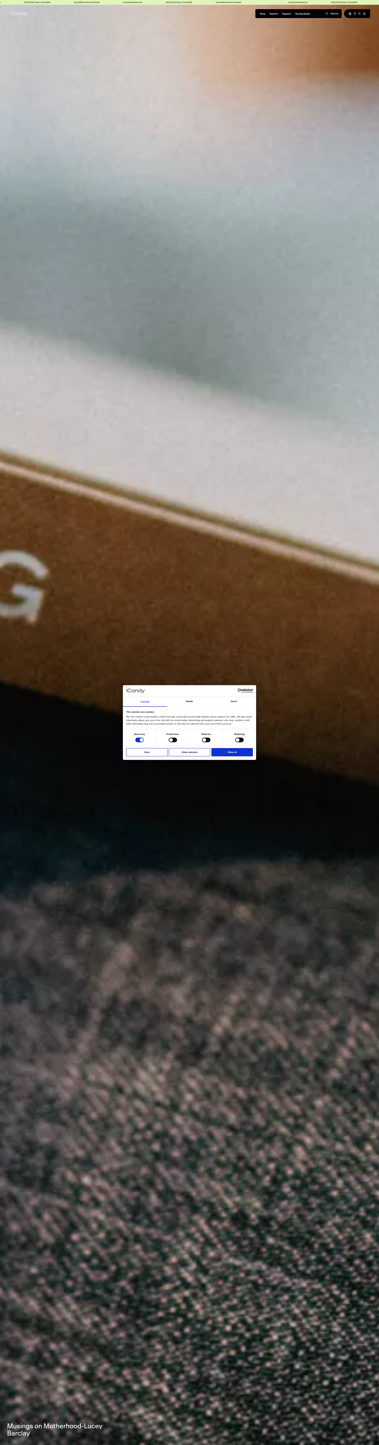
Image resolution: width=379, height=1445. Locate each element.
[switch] (173, 740)
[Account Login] (359, 13)
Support (286, 14)
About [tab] (234, 701)
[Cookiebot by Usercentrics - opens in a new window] (240, 691)
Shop (262, 14)
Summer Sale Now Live (21, 2)
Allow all (232, 752)
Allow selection (189, 752)
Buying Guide (302, 14)
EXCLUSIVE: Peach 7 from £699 (68, 2)
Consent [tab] (145, 701)
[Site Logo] (19, 13)
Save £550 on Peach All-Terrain (117, 2)
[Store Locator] (355, 13)
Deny (147, 752)
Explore (274, 14)
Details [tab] (189, 701)
